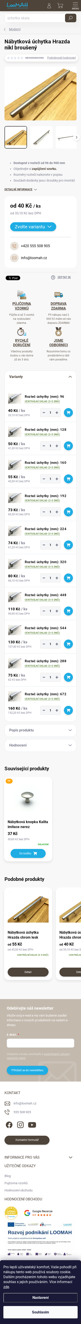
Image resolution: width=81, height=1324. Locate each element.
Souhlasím (40, 1312)
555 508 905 (22, 1112)
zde (6, 1287)
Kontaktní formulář (27, 1140)
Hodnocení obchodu (18, 1190)
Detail (28, 972)
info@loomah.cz (25, 1103)
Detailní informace (18, 189)
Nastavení (40, 1297)
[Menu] (75, 5)
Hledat (71, 18)
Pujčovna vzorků (16, 1183)
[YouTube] (32, 1124)
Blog (7, 1176)
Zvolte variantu (30, 226)
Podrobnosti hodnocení (61, 57)
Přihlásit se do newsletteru (27, 1070)
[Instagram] (20, 1124)
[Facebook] (8, 1124)
